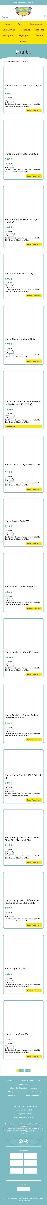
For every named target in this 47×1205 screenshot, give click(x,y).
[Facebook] (21, 1141)
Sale (20, 24)
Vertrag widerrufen (32, 1095)
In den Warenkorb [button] (33, 110)
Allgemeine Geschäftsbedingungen (23, 1088)
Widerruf (11, 1095)
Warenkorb (43, 17)
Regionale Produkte (25, 1114)
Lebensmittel (36, 24)
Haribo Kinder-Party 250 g (17, 1034)
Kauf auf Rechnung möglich (23, 0)
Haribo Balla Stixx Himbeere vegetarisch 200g (22, 220)
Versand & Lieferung (33, 1092)
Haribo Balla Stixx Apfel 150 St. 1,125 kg (23, 86)
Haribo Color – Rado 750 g (18, 521)
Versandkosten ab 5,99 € (24, 1110)
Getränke (25, 30)
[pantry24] (23, 11)
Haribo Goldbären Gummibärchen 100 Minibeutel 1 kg (21, 716)
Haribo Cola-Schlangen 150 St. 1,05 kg (22, 465)
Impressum (11, 1080)
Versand (11, 102)
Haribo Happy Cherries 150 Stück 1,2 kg (23, 776)
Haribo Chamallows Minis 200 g (20, 339)
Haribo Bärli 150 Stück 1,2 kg (19, 273)
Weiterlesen (11, 426)
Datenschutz (23, 1084)
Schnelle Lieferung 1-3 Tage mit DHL (24, 3)
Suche (21, 18)
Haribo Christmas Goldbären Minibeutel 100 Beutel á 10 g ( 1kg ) (23, 402)
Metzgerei (8, 35)
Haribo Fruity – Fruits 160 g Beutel (21, 586)
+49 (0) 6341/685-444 (30, 1131)
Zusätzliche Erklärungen (31, 1080)
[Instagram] (26, 1141)
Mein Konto (37, 17)
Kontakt (23, 41)
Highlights (24, 35)
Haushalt (39, 30)
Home (7, 24)
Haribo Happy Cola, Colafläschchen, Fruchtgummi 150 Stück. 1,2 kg (22, 901)
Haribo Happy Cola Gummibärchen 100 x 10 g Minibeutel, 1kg (22, 838)
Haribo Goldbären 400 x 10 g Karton (22, 652)
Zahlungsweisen (12, 1092)
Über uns (39, 35)
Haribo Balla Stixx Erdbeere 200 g (21, 154)
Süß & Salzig (9, 30)
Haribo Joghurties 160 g (16, 968)
